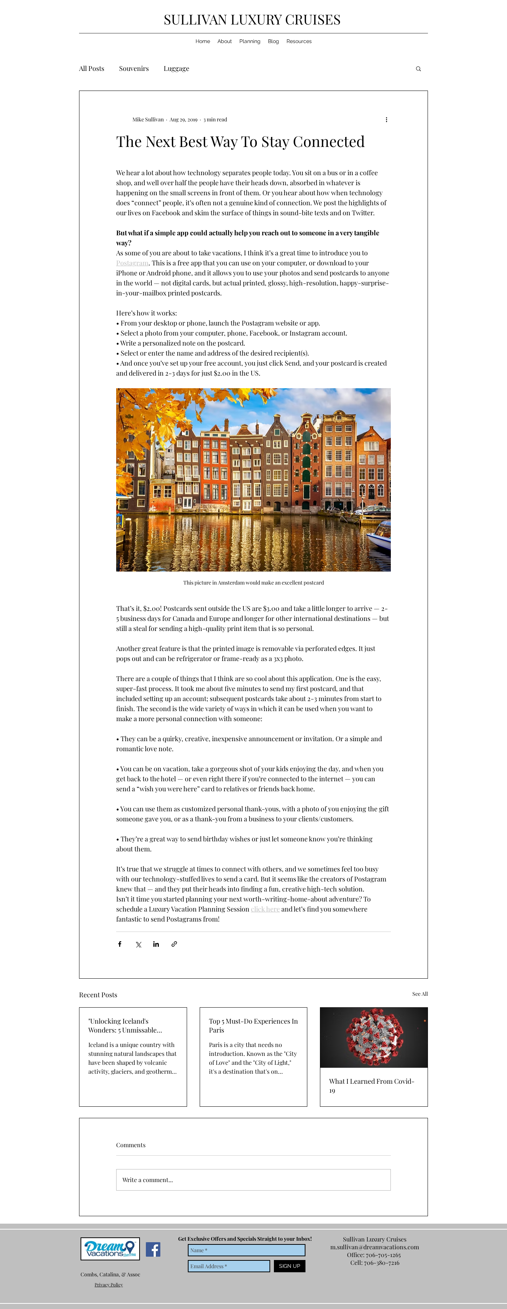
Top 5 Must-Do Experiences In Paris (253, 1025)
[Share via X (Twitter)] (137, 944)
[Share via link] (174, 944)
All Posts (91, 68)
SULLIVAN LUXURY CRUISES (254, 19)
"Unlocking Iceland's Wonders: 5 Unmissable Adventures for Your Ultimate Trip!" (131, 1025)
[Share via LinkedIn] (156, 944)
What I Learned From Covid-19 (372, 1085)
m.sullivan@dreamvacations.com (374, 1247)
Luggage (176, 68)
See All (420, 993)
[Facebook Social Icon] (153, 1249)
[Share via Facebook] (119, 944)
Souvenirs (134, 68)
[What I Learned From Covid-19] (374, 1038)
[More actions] (386, 119)
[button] (418, 68)
